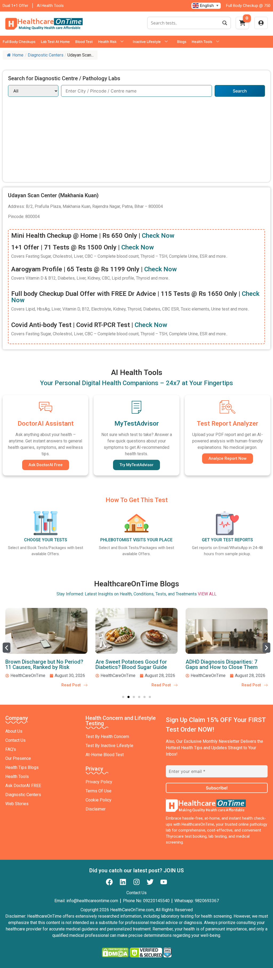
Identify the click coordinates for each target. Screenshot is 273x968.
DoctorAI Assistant (46, 423)
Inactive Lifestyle (147, 41)
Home (17, 55)
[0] (242, 24)
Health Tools (202, 41)
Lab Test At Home (55, 41)
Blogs (181, 41)
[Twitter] (150, 882)
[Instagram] (136, 882)
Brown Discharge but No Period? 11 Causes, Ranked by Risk (44, 664)
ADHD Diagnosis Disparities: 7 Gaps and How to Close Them (222, 664)
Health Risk (107, 41)
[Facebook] (109, 882)
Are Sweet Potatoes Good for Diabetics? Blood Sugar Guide (131, 664)
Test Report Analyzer (227, 423)
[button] (6, 648)
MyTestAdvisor (136, 423)
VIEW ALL (207, 593)
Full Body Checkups (19, 41)
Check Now (158, 235)
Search (240, 91)
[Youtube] (164, 882)
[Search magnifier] (224, 23)
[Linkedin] (123, 882)
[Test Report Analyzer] (227, 407)
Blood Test (84, 41)
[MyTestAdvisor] (136, 407)
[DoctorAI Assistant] (45, 407)
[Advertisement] (136, 136)
